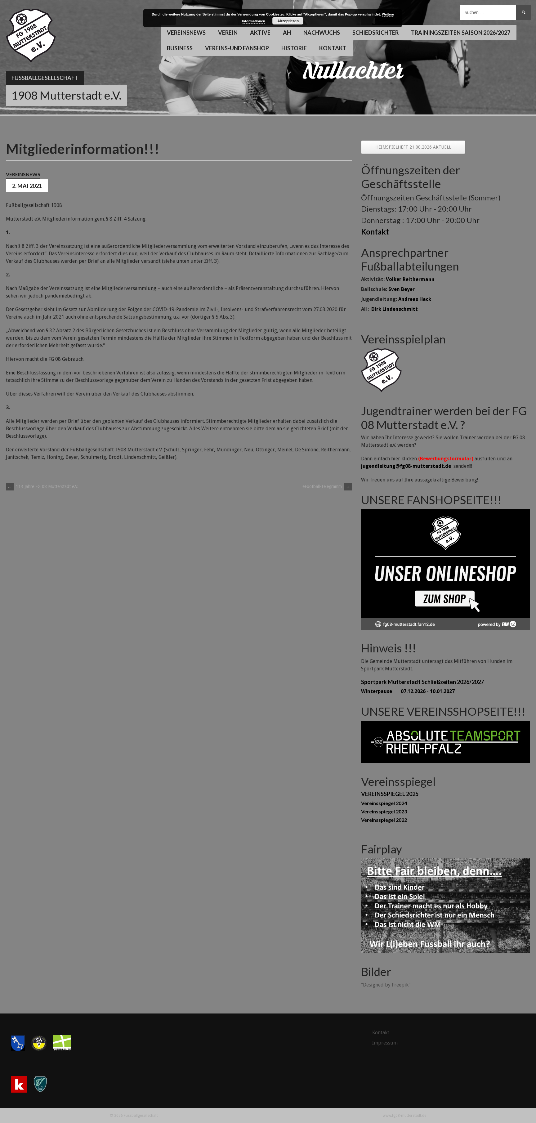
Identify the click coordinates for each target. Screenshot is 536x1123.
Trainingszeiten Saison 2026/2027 (460, 32)
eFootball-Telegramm (326, 486)
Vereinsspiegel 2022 (384, 820)
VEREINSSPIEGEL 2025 (389, 793)
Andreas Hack (414, 299)
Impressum (385, 1043)
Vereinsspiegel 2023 (384, 811)
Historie (294, 48)
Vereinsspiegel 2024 (384, 803)
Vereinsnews (186, 32)
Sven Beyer (401, 289)
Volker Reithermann (410, 279)
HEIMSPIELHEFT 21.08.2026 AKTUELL (413, 147)
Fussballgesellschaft (44, 77)
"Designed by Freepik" (385, 985)
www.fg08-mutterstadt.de (404, 1115)
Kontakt (332, 48)
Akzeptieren (288, 21)
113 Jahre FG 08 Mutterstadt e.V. (42, 486)
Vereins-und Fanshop (237, 48)
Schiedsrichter (375, 32)
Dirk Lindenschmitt (394, 309)
